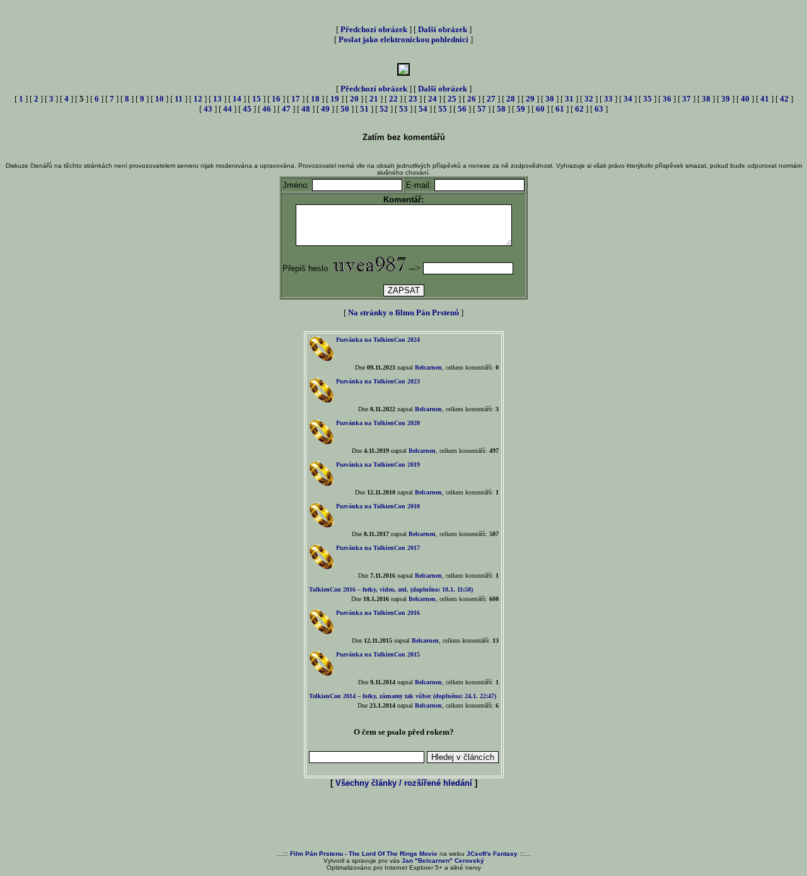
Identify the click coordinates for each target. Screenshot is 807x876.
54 (423, 109)
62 (579, 109)
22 (393, 98)
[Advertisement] (403, 820)
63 (599, 109)
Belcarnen (428, 367)
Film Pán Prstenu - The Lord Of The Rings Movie (364, 853)
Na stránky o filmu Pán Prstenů (403, 312)
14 (237, 98)
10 (159, 98)
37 (686, 98)
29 (530, 98)
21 (373, 98)
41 (764, 98)
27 (491, 98)
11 (179, 98)
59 (520, 109)
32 (588, 98)
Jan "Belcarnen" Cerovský (443, 860)
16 (276, 98)
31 (569, 98)
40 (745, 98)
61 (559, 109)
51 (364, 109)
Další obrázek (442, 29)
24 (432, 98)
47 (286, 109)
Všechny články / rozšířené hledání (403, 783)
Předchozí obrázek (373, 29)
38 (706, 98)
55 (442, 109)
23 (413, 98)
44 (227, 109)
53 (403, 109)
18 (315, 98)
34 (628, 98)
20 (354, 98)
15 (256, 98)
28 (510, 98)
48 (305, 109)
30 (549, 98)
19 (334, 98)
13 (217, 98)
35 (647, 98)
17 (295, 98)
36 (667, 98)
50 (344, 109)
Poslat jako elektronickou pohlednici (403, 39)
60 (540, 109)
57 (481, 109)
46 (266, 109)
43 (208, 109)
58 (501, 109)
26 (471, 98)
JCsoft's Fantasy (492, 853)
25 (452, 98)
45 (247, 109)
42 (784, 98)
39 (725, 98)
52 (384, 109)
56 (462, 109)
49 (325, 109)
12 (198, 98)
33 (608, 98)
